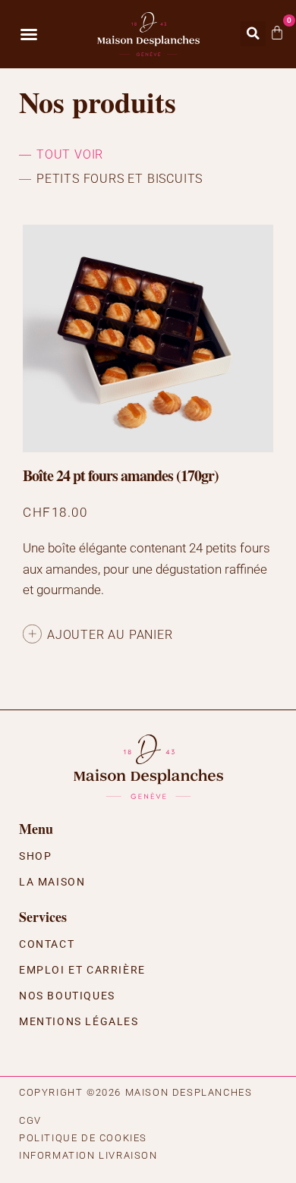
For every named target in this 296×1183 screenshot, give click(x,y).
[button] (29, 34)
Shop (35, 856)
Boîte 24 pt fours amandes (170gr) (121, 475)
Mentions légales (79, 1021)
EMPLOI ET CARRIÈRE (82, 970)
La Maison (52, 882)
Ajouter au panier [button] (110, 635)
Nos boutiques (67, 996)
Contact (46, 944)
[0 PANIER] (277, 32)
